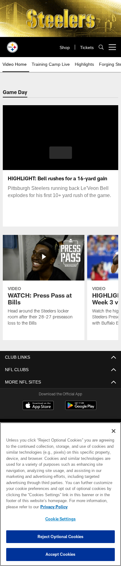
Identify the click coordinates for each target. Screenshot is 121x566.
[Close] (113, 431)
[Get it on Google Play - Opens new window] (80, 408)
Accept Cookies (61, 554)
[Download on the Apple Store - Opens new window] (38, 406)
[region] (60, 494)
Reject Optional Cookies (61, 536)
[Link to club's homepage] (12, 45)
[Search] (101, 47)
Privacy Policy (52, 506)
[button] (60, 152)
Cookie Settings (60, 518)
